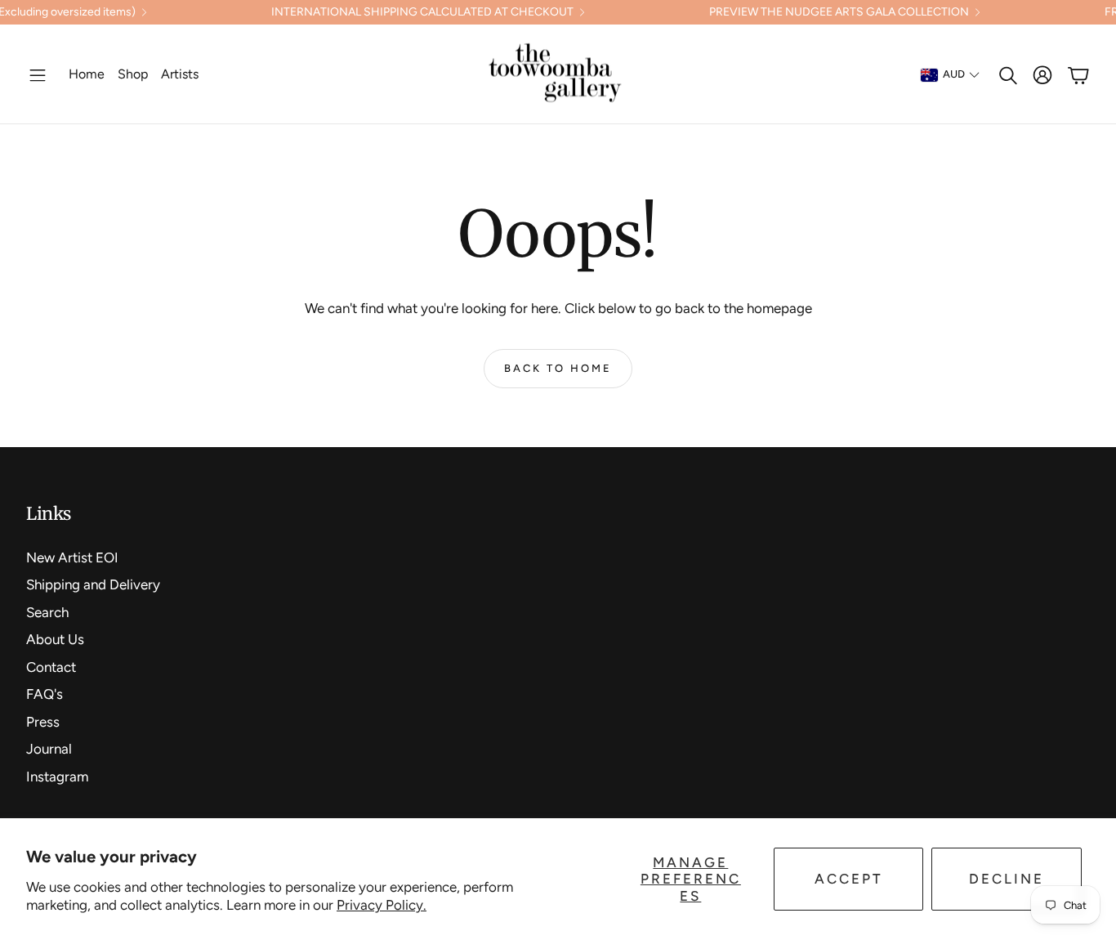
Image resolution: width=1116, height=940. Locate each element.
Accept (849, 879)
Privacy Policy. (381, 905)
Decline (1006, 879)
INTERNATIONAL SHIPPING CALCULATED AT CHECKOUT (422, 12)
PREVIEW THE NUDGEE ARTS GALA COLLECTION (839, 12)
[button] (37, 75)
